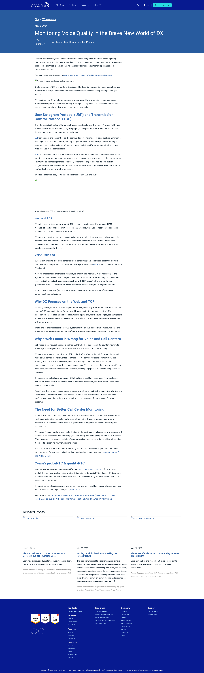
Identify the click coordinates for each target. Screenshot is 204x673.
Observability (73, 642)
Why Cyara (60, 5)
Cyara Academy (153, 611)
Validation (72, 616)
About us (124, 611)
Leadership (125, 614)
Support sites (152, 614)
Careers (123, 617)
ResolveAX (71, 658)
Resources (85, 5)
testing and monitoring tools (91, 469)
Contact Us (125, 632)
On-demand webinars (102, 617)
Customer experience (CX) (62, 495)
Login (146, 5)
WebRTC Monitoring (103, 499)
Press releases (126, 620)
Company (125, 608)
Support (151, 608)
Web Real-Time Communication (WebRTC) (74, 499)
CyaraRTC (71, 625)
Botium (70, 619)
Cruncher (71, 635)
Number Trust (72, 655)
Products (72, 5)
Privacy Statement (157, 670)
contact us (75, 489)
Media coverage (126, 623)
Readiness (72, 629)
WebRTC (97, 264)
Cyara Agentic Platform (75, 611)
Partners (124, 629)
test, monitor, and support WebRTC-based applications (87, 75)
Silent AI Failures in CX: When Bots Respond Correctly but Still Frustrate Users (44, 554)
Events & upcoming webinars (104, 614)
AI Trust (70, 645)
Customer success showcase (105, 620)
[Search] (138, 5)
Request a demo (162, 5)
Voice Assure (72, 622)
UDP (36, 138)
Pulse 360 (71, 648)
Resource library (100, 623)
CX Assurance (49, 19)
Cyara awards (125, 626)
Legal (123, 635)
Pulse (70, 652)
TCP (36, 154)
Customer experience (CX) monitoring (92, 495)
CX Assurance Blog (101, 611)
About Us (98, 5)
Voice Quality (49, 499)
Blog (37, 19)
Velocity (70, 632)
